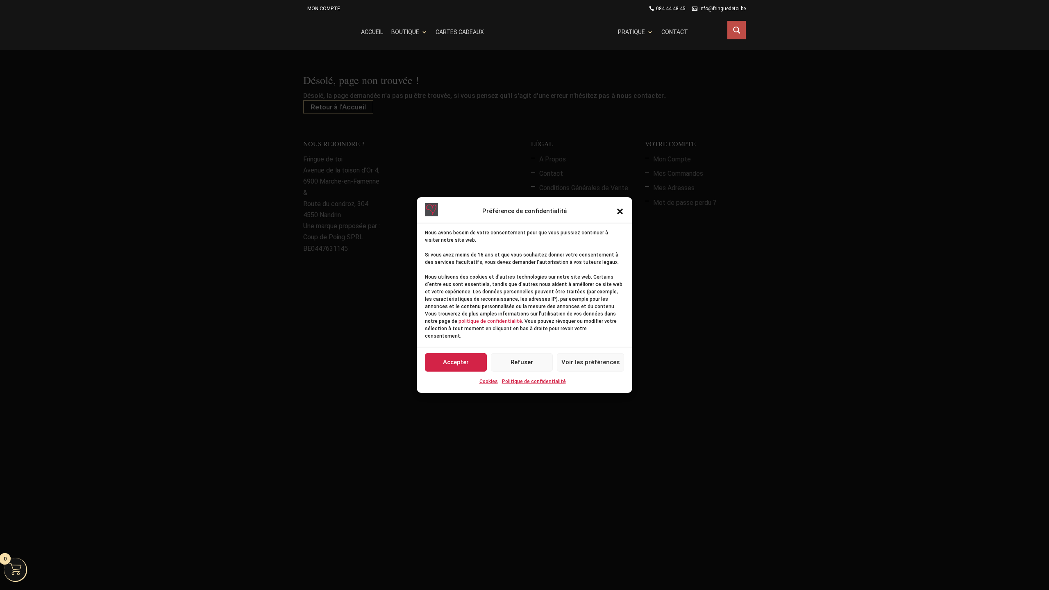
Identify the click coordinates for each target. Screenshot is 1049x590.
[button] (620, 211)
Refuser (522, 362)
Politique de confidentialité (534, 381)
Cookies (488, 381)
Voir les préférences (590, 362)
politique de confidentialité (490, 321)
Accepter (456, 362)
